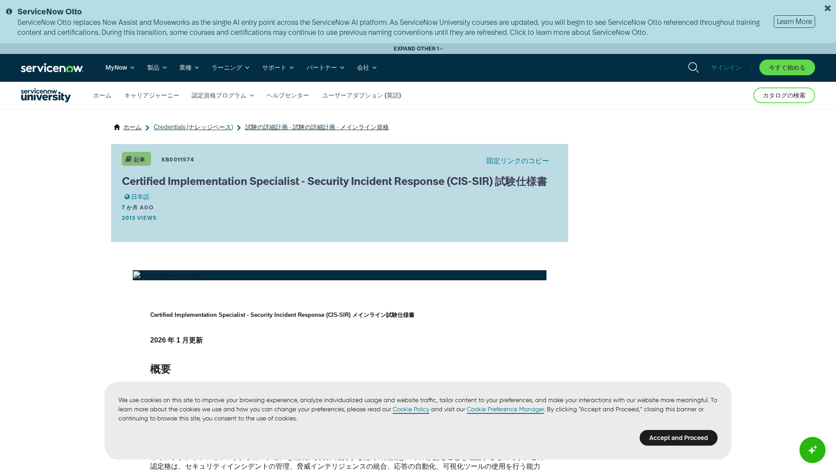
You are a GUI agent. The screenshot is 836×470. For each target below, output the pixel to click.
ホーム (132, 127)
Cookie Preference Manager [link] (505, 409)
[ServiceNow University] (46, 95)
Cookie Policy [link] (411, 409)
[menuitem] (120, 67)
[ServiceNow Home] (52, 67)
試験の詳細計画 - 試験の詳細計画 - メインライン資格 (317, 127)
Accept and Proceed (678, 438)
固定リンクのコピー (517, 160)
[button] (167, 275)
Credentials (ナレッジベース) (193, 127)
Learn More (794, 21)
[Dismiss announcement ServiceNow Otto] (828, 8)
